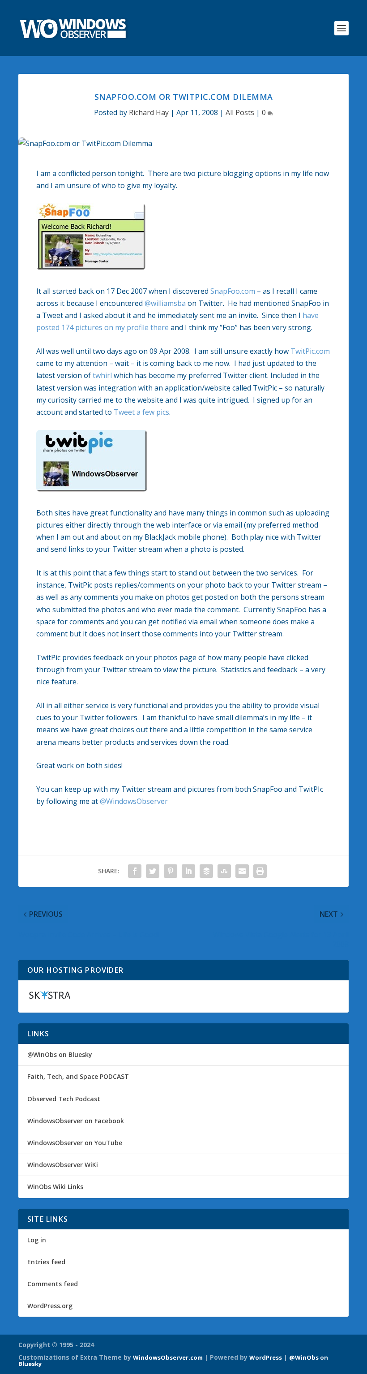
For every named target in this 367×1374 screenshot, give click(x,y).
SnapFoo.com (232, 291)
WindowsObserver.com (168, 1357)
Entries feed (46, 1262)
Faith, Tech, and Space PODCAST (78, 1076)
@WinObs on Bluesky (59, 1054)
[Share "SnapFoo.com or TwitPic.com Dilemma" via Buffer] (206, 871)
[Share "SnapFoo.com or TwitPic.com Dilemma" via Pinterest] (170, 871)
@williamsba (165, 303)
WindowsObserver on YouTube (74, 1142)
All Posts (240, 112)
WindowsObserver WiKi (62, 1164)
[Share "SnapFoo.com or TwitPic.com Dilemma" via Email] (242, 871)
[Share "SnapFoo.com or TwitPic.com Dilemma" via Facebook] (135, 871)
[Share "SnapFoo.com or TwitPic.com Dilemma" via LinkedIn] (188, 871)
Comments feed (52, 1284)
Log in (36, 1240)
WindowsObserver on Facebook (75, 1120)
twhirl (102, 375)
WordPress (265, 1357)
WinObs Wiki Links (55, 1186)
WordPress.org (50, 1305)
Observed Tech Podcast (63, 1099)
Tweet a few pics (141, 412)
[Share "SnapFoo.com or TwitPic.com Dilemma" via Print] (260, 871)
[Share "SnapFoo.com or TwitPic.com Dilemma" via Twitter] (153, 871)
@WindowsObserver (134, 801)
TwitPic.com (310, 351)
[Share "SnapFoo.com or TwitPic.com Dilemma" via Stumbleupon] (224, 871)
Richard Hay (149, 112)
